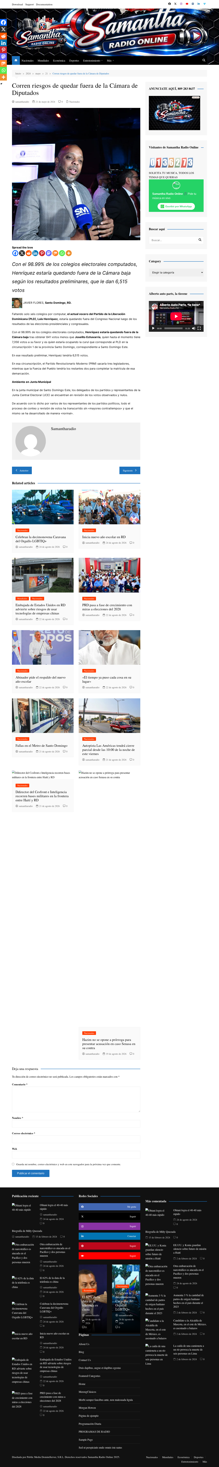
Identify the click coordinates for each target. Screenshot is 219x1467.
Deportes (74, 60)
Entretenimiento (91, 60)
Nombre (17, 1118)
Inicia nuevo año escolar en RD (104, 537)
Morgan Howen (87, 1407)
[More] (69, 253)
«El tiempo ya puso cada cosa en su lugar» (106, 679)
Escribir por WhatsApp (178, 206)
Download (17, 4)
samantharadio (22, 101)
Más (109, 60)
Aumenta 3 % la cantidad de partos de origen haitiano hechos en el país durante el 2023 (188, 1300)
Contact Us (85, 1360)
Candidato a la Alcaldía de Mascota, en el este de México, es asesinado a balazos (190, 1324)
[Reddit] (29, 253)
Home (82, 1384)
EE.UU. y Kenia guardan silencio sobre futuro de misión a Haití (189, 1248)
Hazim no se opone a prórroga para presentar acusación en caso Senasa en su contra (108, 1043)
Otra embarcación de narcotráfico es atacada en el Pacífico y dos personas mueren (55, 1249)
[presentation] (130, 1268)
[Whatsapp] (62, 253)
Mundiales (43, 60)
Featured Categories (89, 1376)
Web (14, 1149)
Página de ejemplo (89, 1415)
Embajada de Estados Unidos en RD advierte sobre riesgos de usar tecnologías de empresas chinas (40, 609)
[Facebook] (15, 253)
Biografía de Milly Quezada (27, 1231)
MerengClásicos (87, 1391)
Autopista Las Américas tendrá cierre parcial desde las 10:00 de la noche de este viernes (108, 749)
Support (29, 4)
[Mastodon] (49, 253)
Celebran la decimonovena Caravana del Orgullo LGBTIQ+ (41, 539)
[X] (22, 253)
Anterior (24, 470)
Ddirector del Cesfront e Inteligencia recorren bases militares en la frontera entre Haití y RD (42, 796)
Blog (81, 1352)
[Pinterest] (42, 253)
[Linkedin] (35, 253)
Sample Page (86, 1439)
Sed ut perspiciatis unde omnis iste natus (100, 1447)
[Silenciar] (193, 328)
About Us (84, 1344)
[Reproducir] (153, 328)
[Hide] (1, 83)
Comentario (20, 1084)
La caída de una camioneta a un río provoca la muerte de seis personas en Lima (188, 1349)
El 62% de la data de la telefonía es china (52, 1279)
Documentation (44, 4)
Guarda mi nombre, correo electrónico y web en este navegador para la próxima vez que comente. (68, 1164)
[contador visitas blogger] (171, 162)
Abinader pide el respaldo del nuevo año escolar (41, 679)
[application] (176, 316)
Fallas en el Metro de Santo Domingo (41, 745)
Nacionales (28, 60)
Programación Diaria (90, 1423)
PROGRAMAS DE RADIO (94, 1431)
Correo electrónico (23, 1133)
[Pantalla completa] (199, 328)
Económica (59, 60)
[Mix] (55, 253)
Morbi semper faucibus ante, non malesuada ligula (106, 1400)
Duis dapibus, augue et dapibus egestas (100, 1368)
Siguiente (128, 470)
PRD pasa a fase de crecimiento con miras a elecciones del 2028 (107, 607)
